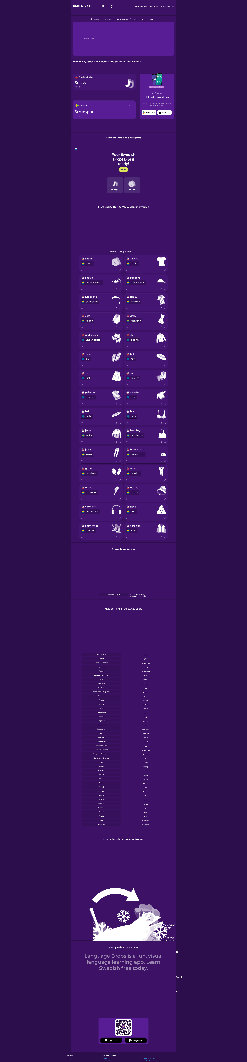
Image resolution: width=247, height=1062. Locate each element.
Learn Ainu (105, 1058)
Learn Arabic (106, 1061)
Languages (143, 6)
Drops (137, 6)
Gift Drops (170, 6)
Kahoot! (156, 6)
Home (96, 19)
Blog (150, 6)
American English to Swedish (116, 19)
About (69, 1059)
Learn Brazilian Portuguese (151, 1061)
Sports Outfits (138, 19)
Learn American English (150, 1058)
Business (163, 6)
